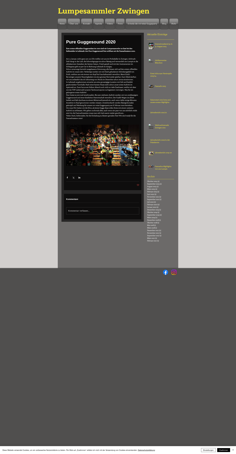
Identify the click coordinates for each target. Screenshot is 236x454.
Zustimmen (223, 450)
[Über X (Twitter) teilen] (73, 177)
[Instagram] (173, 272)
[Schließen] (233, 450)
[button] (98, 24)
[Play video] (102, 145)
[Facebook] (165, 272)
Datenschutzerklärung (146, 450)
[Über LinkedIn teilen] (79, 177)
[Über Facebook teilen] (67, 177)
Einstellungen (208, 450)
